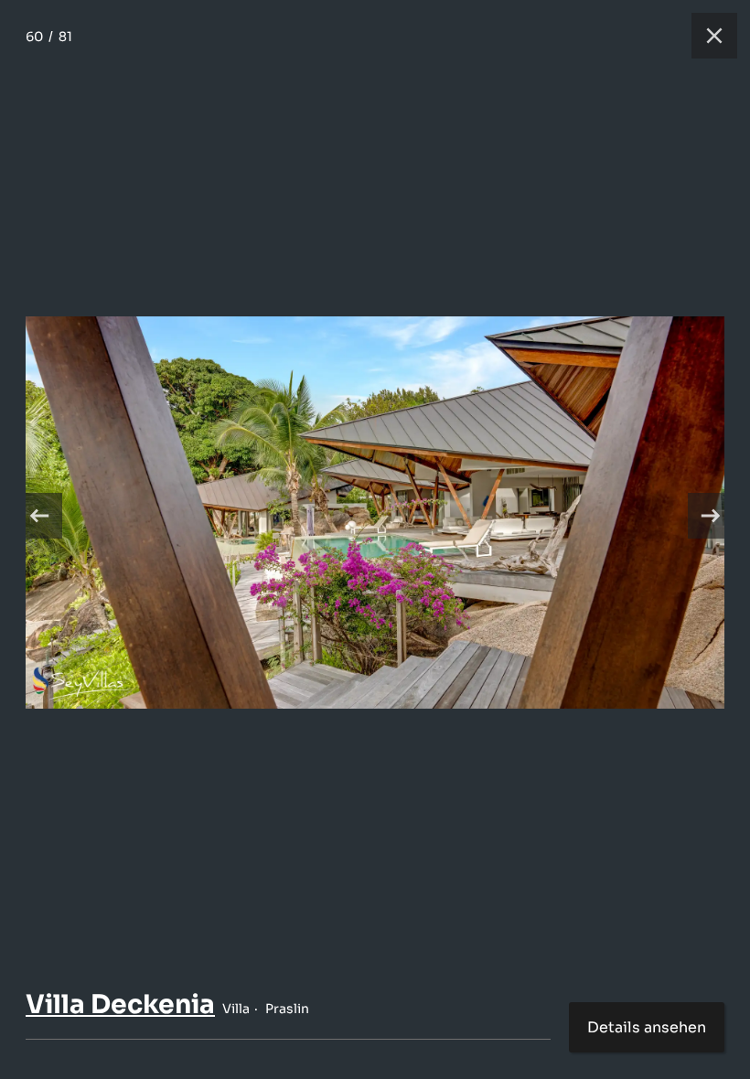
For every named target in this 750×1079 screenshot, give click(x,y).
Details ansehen (646, 1027)
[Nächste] (711, 516)
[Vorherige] (39, 516)
